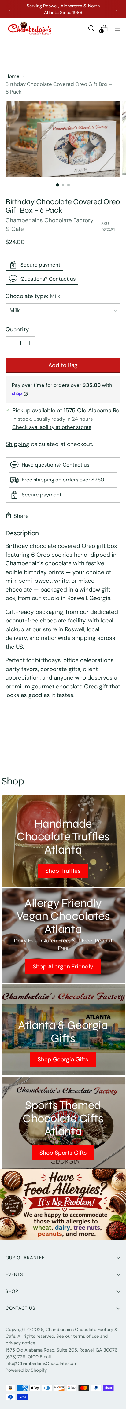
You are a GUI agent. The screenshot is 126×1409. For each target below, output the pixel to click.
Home (13, 76)
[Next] (117, 9)
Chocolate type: (33, 296)
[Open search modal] (91, 28)
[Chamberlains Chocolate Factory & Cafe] (30, 28)
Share (21, 516)
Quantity (17, 329)
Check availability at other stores (51, 427)
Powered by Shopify (26, 1370)
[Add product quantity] (11, 343)
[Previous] (9, 9)
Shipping (17, 444)
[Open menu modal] (117, 28)
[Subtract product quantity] (29, 343)
